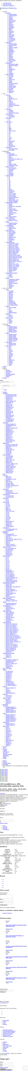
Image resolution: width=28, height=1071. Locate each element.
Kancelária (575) (9, 468)
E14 (9, 124)
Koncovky (8, 314)
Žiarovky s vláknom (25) (11, 663)
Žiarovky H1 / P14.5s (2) (11, 623)
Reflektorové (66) (10, 431)
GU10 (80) (8, 517)
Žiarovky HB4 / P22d (14, 252)
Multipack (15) (9, 525)
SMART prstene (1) (10, 716)
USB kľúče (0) (9, 607)
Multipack (11, 144)
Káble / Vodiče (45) (10, 599)
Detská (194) (9, 461)
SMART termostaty (13, 338)
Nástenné (11, 18)
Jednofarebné (12, 153)
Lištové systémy (12, 20)
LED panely (8, 109)
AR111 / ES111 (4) (10, 511)
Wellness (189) (9, 472)
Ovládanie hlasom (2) (11, 707)
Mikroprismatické (13, 312)
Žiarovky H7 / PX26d (14, 247)
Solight (10, 363)
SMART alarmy (12, 343)
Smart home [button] (5, 324)
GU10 (10, 137)
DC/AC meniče (12, 194)
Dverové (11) (9, 552)
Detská (10, 80)
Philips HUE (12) (10, 740)
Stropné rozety (12, 69)
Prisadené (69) (9, 490)
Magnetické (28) (9, 402)
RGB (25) (8, 536)
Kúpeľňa (11, 82)
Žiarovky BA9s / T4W (14, 260)
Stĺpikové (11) (9, 429)
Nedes (10, 358)
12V (10, 180)
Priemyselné (11, 36)
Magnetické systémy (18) (11, 445)
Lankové (11, 321)
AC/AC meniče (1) (10, 573)
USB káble (11, 234)
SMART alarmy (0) (10, 723)
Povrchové (11, 290)
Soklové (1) (8, 680)
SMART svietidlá (13, 330)
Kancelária (11, 88)
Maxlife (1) (8, 736)
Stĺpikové (11, 48)
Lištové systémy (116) (11, 401)
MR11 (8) (8, 508)
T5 (9, 119)
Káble (10, 66)
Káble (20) (8, 447)
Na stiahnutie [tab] (6, 829)
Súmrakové (11, 174)
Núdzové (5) (8, 417)
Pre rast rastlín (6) (10, 420)
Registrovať (9, 1070)
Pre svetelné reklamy (13, 148)
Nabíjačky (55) (9, 572)
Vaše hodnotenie (3, 893)
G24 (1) (7, 513)
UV (9, 107)
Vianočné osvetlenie (10, 374)
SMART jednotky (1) (11, 714)
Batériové (11, 28)
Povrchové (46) (9, 671)
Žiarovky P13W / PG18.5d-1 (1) (13, 641)
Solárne (10, 55)
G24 (10, 133)
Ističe (10, 215)
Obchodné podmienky (8, 1030)
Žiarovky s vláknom (13, 283)
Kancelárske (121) (10, 415)
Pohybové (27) (9, 553)
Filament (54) (9, 522)
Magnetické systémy (13, 65)
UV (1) (7, 488)
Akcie (4, 367)
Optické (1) (8, 691)
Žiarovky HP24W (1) (11, 634)
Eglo (10, 347)
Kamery (10, 274)
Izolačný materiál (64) (11, 593)
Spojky (10, 322)
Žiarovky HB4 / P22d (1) (11, 632)
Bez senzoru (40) (9, 495)
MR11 (10, 128)
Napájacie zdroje (9, 175)
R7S (10, 139)
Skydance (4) (9, 742)
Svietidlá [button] (5, 11)
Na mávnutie (11, 169)
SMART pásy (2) (10, 709)
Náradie (10, 287)
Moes (10, 357)
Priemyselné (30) (9, 416)
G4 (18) (7, 515)
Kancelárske (11, 34)
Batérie (7, 221)
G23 (10, 132)
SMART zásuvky (13, 340)
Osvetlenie (8, 325)
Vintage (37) (8, 524)
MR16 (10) (8, 509)
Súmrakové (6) (9, 554)
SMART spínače (12, 337)
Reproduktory (12, 239)
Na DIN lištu (12, 191)
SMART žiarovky (13, 331)
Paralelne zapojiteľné (13, 197)
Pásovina (11, 296)
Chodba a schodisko (13, 83)
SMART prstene (12, 335)
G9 (9, 136)
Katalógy (5, 1024)
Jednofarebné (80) (10, 534)
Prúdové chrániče (13, 216)
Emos (10, 348)
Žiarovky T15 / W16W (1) (12, 645)
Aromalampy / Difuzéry (14, 279)
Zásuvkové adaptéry (13, 201)
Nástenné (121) (9, 398)
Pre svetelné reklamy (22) (11, 529)
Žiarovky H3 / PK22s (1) (11, 625)
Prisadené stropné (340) (11, 394)
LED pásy (8, 95)
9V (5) (7, 559)
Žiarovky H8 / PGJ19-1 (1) (12, 629)
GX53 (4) (8, 518)
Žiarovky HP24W (13, 253)
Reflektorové (12, 51)
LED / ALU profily (7, 668)
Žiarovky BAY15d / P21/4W (15, 257)
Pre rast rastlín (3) (10, 526)
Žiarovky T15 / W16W (14, 265)
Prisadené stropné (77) (11, 424)
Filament (11, 142)
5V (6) (7, 557)
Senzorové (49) (9, 404)
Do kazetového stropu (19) (12, 493)
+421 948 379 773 (7, 3)
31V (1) (7, 567)
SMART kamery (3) (10, 725)
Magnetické (11, 22)
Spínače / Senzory (10, 166)
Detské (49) (8, 413)
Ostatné (10, 229)
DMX (10, 162)
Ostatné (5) (8, 609)
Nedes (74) (8, 739)
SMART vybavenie (13, 339)
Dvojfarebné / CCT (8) (11, 479)
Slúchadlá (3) (9, 618)
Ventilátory (11, 214)
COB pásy (11, 102)
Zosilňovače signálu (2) (11, 545)
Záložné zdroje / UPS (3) (11, 580)
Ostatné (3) (8, 621)
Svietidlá (8, 370)
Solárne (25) (8, 435)
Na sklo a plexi (12, 302)
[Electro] (8, 8)
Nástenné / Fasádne (13, 47)
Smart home (5, 704)
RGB (10, 100)
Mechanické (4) (9, 540)
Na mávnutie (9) (9, 549)
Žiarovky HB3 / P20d (14, 251)
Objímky (11, 68)
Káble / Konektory (10, 217)
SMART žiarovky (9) (11, 712)
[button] (17, 13)
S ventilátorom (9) (10, 419)
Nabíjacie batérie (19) (11, 604)
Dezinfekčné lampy (13, 280)
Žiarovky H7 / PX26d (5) (11, 627)
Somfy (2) (8, 745)
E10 (9, 123)
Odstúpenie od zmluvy (8, 1036)
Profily (7, 289)
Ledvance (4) (9, 735)
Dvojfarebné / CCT (13, 98)
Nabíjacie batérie (12, 224)
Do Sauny (11, 106)
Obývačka (11, 75)
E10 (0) (7, 503)
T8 (9, 120)
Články (4, 1021)
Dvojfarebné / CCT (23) (11, 535)
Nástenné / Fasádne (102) (11, 427)
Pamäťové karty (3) (10, 617)
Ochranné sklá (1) (10, 613)
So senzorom (12, 116)
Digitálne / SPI (12, 104)
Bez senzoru (11, 115)
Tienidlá (10, 70)
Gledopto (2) (9, 731)
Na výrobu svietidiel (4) (11, 685)
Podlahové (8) (9, 406)
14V (10, 182)
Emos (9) (8, 728)
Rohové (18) (8, 673)
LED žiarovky (9, 121)
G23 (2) (7, 512)
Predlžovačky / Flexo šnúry (15, 206)
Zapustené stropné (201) (11, 395)
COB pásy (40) (9, 483)
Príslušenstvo (9, 63)
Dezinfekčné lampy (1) (11, 661)
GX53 (10, 138)
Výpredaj (5, 749)
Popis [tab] (4, 825)
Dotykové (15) (9, 550)
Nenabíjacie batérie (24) (11, 603)
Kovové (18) (9, 696)
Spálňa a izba (12, 79)
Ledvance (11, 354)
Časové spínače (12, 209)
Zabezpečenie (9, 342)
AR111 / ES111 (12, 130)
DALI (10, 161)
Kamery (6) (8, 654)
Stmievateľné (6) (9, 579)
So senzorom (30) (10, 497)
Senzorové (11, 24)
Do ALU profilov (13, 168)
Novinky (5, 366)
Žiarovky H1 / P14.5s (13, 243)
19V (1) (7, 564)
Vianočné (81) (9, 442)
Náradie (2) (8, 667)
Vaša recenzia (3, 894)
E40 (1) (7, 507)
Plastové (10, 315)
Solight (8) (8, 744)
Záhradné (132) (9, 436)
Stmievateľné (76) (10, 521)
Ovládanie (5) (9, 453)
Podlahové (11, 25)
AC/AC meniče (12, 193)
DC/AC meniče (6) (10, 575)
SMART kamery (12, 344)
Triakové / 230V (12, 164)
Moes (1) (8, 737)
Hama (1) (8, 732)
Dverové (11, 171)
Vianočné (11, 41)
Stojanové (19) (9, 399)
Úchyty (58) (8, 452)
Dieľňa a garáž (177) (10, 467)
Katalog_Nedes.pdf (7, 913)
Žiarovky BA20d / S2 (14, 258)
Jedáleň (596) (9, 458)
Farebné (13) (9, 477)
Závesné (10, 16)
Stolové (10, 23)
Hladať (1, 380)
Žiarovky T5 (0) (9, 643)
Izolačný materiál (12, 212)
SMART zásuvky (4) (10, 721)
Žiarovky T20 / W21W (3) (12, 646)
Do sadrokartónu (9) (10, 684)
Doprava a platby (7, 1035)
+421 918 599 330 (7, 4)
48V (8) (7, 568)
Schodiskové (11, 27)
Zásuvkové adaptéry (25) (11, 581)
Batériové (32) (9, 434)
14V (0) (7, 562)
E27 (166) (8, 506)
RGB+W (11, 101)
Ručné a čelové (12, 60)
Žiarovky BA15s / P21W (14, 255)
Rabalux (10, 361)
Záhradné (11, 56)
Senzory (10, 207)
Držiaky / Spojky (9, 317)
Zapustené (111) (9, 491)
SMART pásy (12, 329)
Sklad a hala (11, 91)
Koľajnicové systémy (13, 64)
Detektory (11, 276)
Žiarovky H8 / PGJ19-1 (14, 248)
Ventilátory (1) (9, 594)
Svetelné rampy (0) (10, 650)
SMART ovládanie (13, 328)
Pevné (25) (8, 699)
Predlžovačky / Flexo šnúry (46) (13, 586)
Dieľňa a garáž (12, 87)
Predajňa (11, 89)
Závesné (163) (9, 397)
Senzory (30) (9, 588)
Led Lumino (6, 1053)
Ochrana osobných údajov (9, 1032)
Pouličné (11, 57)
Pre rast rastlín (12, 39)
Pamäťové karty (12, 228)
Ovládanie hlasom (13, 326)
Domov (7, 333)
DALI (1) (8, 541)
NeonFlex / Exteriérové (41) (12, 485)
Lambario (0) (9, 734)
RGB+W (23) (9, 538)
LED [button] (4, 93)
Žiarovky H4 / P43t (13, 246)
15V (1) (7, 563)
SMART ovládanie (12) (11, 708)
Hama (10, 352)
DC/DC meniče (12, 196)
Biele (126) (8, 476)
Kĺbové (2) (8, 700)
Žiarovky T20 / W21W (14, 266)
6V (9, 178)
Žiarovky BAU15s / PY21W (15, 256)
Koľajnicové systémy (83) (12, 444)
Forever (10, 349)
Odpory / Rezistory (13, 269)
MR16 (10, 129)
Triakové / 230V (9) (10, 544)
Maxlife (10, 356)
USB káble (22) (9, 614)
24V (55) (8, 566)
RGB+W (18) (9, 481)
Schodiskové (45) (10, 407)
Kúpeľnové (11, 32)
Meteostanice (12, 281)
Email (1, 1062)
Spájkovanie (11, 285)
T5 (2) (7, 499)
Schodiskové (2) (9, 681)
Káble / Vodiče (12, 219)
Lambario (11, 353)
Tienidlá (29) (9, 451)
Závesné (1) (8, 678)
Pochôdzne (11, 50)
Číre (10, 308)
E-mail (2, 902)
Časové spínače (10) (10, 589)
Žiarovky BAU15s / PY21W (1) (13, 636)
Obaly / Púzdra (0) (10, 612)
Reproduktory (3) (10, 620)
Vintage (10, 143)
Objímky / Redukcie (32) (11, 590)
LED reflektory (9, 114)
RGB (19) (8, 480)
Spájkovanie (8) (9, 666)
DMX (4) (8, 543)
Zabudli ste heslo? (4, 1067)
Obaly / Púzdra (12, 232)
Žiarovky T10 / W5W (14, 264)
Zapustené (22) (9, 672)
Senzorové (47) (9, 433)
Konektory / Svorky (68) (11, 600)
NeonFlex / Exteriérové (14, 105)
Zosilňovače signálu (13, 165)
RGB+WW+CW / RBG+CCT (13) (14, 539)
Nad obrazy (11, 84)
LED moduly (9, 147)
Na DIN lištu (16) (10, 571)
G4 (9, 134)
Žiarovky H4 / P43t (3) (11, 626)
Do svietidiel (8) (9, 530)
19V (10, 184)
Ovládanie (11, 73)
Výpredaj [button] (5, 369)
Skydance (11, 362)
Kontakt (5, 378)
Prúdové (10, 189)
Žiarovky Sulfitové (13, 267)
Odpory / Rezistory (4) (11, 649)
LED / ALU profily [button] (7, 288)
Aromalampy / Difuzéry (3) (12, 659)
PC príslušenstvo (9, 225)
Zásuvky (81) (9, 585)
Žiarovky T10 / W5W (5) (11, 644)
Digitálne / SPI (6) (10, 484)
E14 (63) (8, 504)
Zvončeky (11, 211)
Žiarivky (10, 284)
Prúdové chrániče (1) (10, 596)
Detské (10, 33)
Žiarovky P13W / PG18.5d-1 (15, 261)
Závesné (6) (8, 426)
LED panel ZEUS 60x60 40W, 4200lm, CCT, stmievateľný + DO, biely (15, 936)
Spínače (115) (9, 584)
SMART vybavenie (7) (11, 719)
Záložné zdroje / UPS (13, 200)
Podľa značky (9, 346)
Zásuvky (11, 205)
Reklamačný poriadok (8, 1033)
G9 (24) (7, 516)
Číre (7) (7, 689)
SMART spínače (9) (10, 717)
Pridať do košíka (4, 823)
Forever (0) (8, 730)
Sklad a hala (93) (9, 471)
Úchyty (10, 71)
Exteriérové (8, 42)
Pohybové (11, 173)
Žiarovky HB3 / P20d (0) (11, 631)
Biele (10, 96)
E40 (9, 127)
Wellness (11, 92)
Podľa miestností (9, 74)
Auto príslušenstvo (10, 242)
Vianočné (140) (9, 421)
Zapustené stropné (13, 15)
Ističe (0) (8, 595)
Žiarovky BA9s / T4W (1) (12, 640)
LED (4, 474)
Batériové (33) (9, 408)
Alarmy (10, 275)
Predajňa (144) (9, 470)
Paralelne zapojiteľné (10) (11, 577)
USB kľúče (11, 226)
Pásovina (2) (8, 676)
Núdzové (11, 37)
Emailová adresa (3, 989)
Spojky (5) (8, 703)
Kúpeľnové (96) (9, 412)
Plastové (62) (9, 695)
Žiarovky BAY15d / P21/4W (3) (13, 637)
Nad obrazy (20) (9, 465)
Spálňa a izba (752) (10, 459)
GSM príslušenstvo (10, 230)
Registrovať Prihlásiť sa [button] (8, 5)
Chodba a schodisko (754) (12, 463)
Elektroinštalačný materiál (11, 202)
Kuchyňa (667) (9, 457)
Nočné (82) (8, 410)
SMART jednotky (13, 334)
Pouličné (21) (9, 438)
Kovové (10, 316)
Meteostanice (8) (9, 662)
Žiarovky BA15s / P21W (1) (12, 635)
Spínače (10, 203)
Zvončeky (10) (9, 591)
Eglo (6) (7, 727)
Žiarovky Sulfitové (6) (11, 648)
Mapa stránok (6, 1020)
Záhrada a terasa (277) (11, 466)
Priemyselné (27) (9, 439)
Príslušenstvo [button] (6, 151)
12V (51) (8, 561)
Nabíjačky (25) (9, 616)
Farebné (10, 97)
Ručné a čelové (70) (10, 440)
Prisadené (11, 110)
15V (10, 183)
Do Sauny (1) (9, 486)
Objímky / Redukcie (13, 210)
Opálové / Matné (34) (11, 687)
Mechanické (11, 160)
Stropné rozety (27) (10, 449)
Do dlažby (11, 294)
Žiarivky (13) (9, 664)
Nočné (10, 29)
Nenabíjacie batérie (13, 223)
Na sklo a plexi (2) (10, 682)
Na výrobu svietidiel (13, 305)
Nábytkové (11, 31)
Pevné (10, 319)
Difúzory (8, 306)
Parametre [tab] (5, 826)
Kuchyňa (11, 77)
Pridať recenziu (4, 905)
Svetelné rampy (12, 270)
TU (9, 997)
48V (10, 188)
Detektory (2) (9, 657)
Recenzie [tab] (5, 828)
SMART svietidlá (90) (11, 710)
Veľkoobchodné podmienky (9, 1031)
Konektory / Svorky (13, 220)
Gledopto (11, 351)
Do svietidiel (11, 150)
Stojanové (11, 19)
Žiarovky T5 (11, 262)
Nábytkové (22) (9, 411)
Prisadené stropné (13, 14)
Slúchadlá (11, 238)
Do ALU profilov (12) (11, 548)
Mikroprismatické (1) (10, 693)
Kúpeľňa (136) (9, 462)
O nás (4, 1023)
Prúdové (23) (9, 570)
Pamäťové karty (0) (10, 608)
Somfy (10, 365)
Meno (2, 899)
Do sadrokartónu (12, 303)
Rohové (10, 293)
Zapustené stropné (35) (11, 425)
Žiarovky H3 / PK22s (13, 244)
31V (10, 187)
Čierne (10, 310)
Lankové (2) (8, 701)
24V (10, 185)
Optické (10, 311)
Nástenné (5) (9, 677)
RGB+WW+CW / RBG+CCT (16, 159)
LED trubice (8, 118)
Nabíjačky (11, 192)
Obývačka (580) (9, 456)
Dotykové (11, 170)
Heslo (1, 1064)
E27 (9, 125)
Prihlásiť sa (3, 992)
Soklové (10, 299)
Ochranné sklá (12, 233)
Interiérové (8, 13)
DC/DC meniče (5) (10, 576)
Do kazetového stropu (14, 112)
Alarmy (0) (8, 655)
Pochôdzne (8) (9, 430)
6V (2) (7, 558)
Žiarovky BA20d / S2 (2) (11, 639)
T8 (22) (7, 500)
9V (9, 179)
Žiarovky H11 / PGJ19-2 (14, 249)
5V (9, 176)
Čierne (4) (8, 690)
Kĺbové (10, 320)
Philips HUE (11, 360)
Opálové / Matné (12, 307)
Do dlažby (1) (9, 675)
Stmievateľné (12, 141)
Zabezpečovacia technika (11, 273)
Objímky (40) (9, 448)
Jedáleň (10, 78)
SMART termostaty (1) (11, 718)
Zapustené (11, 111)
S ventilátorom (12, 38)
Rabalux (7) (8, 741)
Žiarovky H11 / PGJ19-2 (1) (12, 630)
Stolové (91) (8, 403)
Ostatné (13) (8, 652)
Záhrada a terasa (12, 86)
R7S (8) (7, 520)
